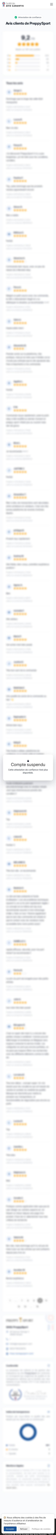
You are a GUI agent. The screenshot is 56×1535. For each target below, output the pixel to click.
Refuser (23, 1529)
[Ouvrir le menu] (51, 4)
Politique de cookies (41, 1529)
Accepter (10, 1529)
